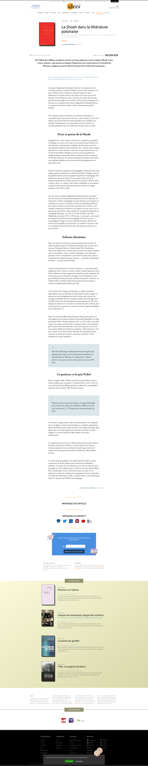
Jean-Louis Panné (64, 594)
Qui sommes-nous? (79, 1)
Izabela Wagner (71, 671)
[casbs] (63, 720)
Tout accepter (69, 761)
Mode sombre (99, 1)
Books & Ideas (114, 1)
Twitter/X (91, 753)
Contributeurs (74, 748)
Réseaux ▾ (106, 1)
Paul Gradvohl (63, 671)
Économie (53, 12)
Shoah (32, 55)
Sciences (87, 12)
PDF (107, 55)
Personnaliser (79, 761)
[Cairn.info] (82, 720)
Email (63, 546)
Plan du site (73, 753)
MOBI (116, 55)
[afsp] (71, 720)
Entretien (61, 613)
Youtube (104, 743)
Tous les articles (90, 1)
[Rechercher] (117, 6)
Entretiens (107, 12)
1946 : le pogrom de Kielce (72, 666)
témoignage (43, 55)
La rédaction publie (68, 1)
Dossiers (58, 748)
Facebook (105, 740)
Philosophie (74, 12)
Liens (71, 750)
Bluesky (91, 743)
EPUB (111, 55)
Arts (59, 12)
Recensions (99, 12)
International (65, 12)
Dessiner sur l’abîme (68, 589)
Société (47, 12)
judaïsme (37, 55)
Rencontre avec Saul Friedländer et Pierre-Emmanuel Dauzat (80, 617)
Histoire (81, 12)
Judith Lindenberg (69, 44)
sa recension (79, 703)
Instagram (91, 750)
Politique (40, 12)
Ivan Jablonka (63, 622)
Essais (93, 12)
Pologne (49, 55)
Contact (72, 743)
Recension (65, 21)
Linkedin (104, 745)
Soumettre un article (56, 1)
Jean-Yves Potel (64, 645)
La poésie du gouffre (68, 640)
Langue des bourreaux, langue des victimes (81, 615)
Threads (90, 748)
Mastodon (91, 745)
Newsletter (91, 740)
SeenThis (104, 748)
